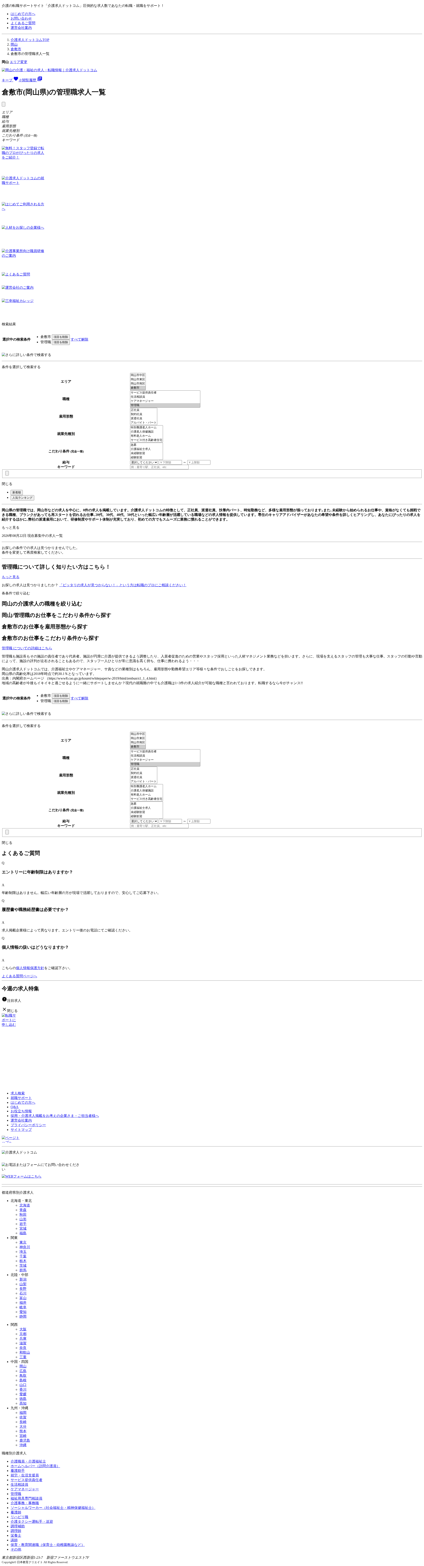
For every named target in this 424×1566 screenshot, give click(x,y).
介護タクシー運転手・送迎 (32, 1521)
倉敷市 (16, 49)
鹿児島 (24, 1440)
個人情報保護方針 (30, 968)
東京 (22, 1242)
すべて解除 (79, 339)
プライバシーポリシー (28, 1125)
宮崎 (22, 1436)
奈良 (22, 1348)
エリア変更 (18, 62)
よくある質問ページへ (19, 976)
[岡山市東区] (138, 379)
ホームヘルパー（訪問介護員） (35, 1466)
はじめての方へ (23, 14)
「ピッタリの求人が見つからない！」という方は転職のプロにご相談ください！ (122, 585)
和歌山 (24, 1352)
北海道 (24, 1205)
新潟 (22, 1279)
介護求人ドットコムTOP (30, 40)
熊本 (22, 1431)
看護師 (16, 1512)
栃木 (22, 1261)
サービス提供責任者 (26, 1480)
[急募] (146, 445)
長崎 (22, 1422)
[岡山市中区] (138, 375)
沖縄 (22, 1445)
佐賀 (22, 1417)
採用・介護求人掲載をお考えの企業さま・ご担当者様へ (55, 1116)
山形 (22, 1219)
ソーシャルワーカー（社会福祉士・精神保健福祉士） (53, 1508)
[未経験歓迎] (146, 453)
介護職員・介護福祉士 (28, 1461)
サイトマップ (21, 1129)
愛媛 (22, 1394)
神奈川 (24, 1247)
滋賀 (22, 1343)
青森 (22, 1210)
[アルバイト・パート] (143, 423)
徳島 (22, 1399)
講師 (14, 1540)
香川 (22, 1389)
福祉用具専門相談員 (26, 1498)
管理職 (16, 1494)
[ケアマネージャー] (165, 401)
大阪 (22, 1329)
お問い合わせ (21, 18)
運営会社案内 (21, 28)
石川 (22, 1293)
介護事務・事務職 (25, 1503)
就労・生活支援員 (25, 1475)
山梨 (22, 1284)
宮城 (22, 1228)
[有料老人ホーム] (146, 436)
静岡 (22, 1316)
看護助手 (18, 1470)
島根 (22, 1380)
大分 (22, 1426)
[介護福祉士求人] (146, 449)
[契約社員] (143, 414)
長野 (22, 1289)
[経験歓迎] (146, 457)
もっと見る (10, 527)
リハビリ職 (19, 1517)
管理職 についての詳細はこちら (27, 648)
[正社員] (143, 410)
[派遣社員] (143, 418)
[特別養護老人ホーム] (146, 427)
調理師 (16, 1531)
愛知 (22, 1312)
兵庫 (22, 1338)
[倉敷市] (138, 388)
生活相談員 (19, 1484)
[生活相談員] (165, 397)
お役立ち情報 (21, 1111)
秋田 (22, 1214)
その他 (16, 1549)
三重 (22, 1357)
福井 (22, 1302)
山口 (22, 1385)
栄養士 (16, 1535)
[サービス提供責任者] (165, 393)
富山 (22, 1298)
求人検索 (18, 1093)
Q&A (15, 1107)
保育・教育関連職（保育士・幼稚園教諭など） (48, 1545)
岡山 (14, 44)
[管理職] (165, 405)
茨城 (22, 1265)
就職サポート (21, 1098)
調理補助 (18, 1526)
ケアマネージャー (25, 1489)
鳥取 (22, 1375)
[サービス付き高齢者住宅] (146, 440)
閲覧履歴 (32, 80)
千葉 (22, 1256)
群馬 (22, 1270)
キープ (11, 80)
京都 (22, 1334)
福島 (22, 1233)
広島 (22, 1371)
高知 (22, 1403)
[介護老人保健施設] (146, 432)
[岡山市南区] (138, 384)
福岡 (22, 1412)
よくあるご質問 (23, 23)
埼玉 (22, 1251)
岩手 (22, 1224)
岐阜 (22, 1307)
